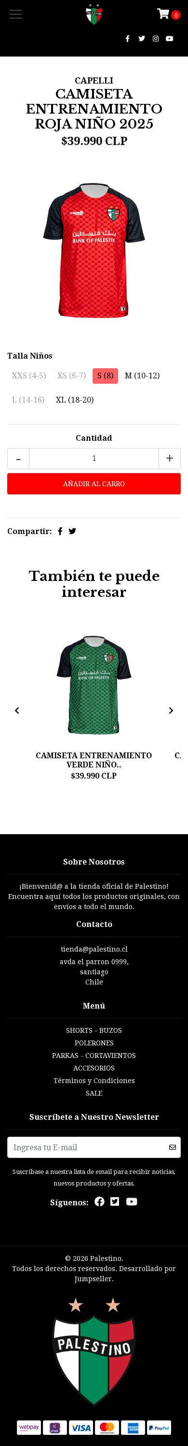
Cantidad (94, 438)
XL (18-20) (75, 400)
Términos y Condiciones (94, 1080)
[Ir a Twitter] (141, 39)
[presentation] (17, 711)
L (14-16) (28, 400)
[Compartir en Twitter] (72, 531)
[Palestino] (94, 14)
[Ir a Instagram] (156, 39)
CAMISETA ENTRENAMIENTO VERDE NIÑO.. (94, 760)
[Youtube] (170, 39)
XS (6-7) (71, 375)
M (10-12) (142, 375)
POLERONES (94, 1043)
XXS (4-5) (29, 375)
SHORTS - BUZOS (94, 1030)
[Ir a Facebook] (127, 39)
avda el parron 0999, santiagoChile (94, 972)
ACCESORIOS (94, 1068)
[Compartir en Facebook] (60, 531)
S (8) (105, 375)
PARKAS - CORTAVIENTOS (94, 1055)
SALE (94, 1093)
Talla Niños (30, 356)
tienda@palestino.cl (94, 949)
